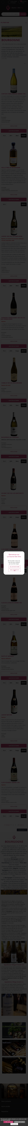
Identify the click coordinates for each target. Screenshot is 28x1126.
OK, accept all (8, 1122)
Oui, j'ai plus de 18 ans (14, 566)
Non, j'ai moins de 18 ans (14, 570)
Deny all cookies (20, 1122)
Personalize (14, 1124)
